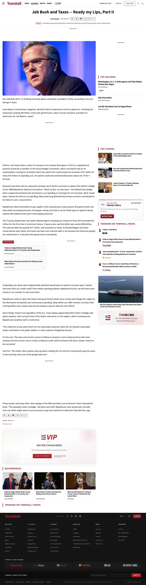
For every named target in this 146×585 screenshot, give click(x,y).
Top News (7, 529)
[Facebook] (76, 516)
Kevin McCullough (55, 537)
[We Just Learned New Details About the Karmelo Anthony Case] (105, 173)
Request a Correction (38, 582)
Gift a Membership (123, 533)
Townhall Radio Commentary (81, 544)
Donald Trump (32, 537)
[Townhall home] (12, 516)
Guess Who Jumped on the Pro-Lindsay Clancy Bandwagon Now (127, 155)
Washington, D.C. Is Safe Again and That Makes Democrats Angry (120, 83)
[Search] (138, 3)
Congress (30, 533)
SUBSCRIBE (130, 3)
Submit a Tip (99, 540)
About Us (98, 529)
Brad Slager (53, 540)
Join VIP (137, 516)
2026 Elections (32, 529)
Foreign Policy (32, 544)
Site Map (48, 582)
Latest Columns (9, 537)
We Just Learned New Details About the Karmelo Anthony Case (127, 170)
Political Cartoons (10, 544)
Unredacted (76, 537)
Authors (7, 551)
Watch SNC (121, 540)
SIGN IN (118, 3)
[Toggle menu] (3, 3)
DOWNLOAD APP (105, 3)
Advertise (98, 533)
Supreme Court (32, 551)
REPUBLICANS (7, 424)
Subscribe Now (59, 456)
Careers (98, 537)
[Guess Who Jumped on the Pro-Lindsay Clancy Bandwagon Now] (105, 158)
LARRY (75, 529)
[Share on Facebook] (81, 19)
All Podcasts (76, 547)
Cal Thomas (55, 19)
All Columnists (54, 551)
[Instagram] (71, 516)
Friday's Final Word (109, 229)
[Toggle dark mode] (143, 3)
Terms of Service (9, 582)
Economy (30, 540)
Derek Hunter (54, 533)
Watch (7, 540)
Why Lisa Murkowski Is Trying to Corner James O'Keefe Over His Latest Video (79, 494)
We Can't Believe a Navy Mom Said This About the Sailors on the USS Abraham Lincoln (121, 306)
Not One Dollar (105, 97)
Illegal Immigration (33, 547)
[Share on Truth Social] (76, 19)
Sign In (122, 516)
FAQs (129, 516)
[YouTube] (80, 516)
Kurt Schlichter (54, 529)
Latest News (8, 533)
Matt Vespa (71, 499)
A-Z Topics (31, 524)
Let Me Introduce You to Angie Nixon (114, 106)
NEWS (27, 3)
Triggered (76, 533)
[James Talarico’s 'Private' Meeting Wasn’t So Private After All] (105, 187)
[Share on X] (72, 19)
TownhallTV (8, 547)
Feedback (28, 582)
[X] (67, 516)
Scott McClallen (8, 499)
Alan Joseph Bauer (55, 544)
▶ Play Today (107, 216)
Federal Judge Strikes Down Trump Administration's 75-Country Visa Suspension (17, 494)
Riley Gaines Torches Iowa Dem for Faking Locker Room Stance (48, 493)
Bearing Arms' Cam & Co (80, 540)
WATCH (42, 3)
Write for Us (99, 544)
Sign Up (136, 575)
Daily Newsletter (123, 537)
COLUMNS (34, 3)
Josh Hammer (54, 547)
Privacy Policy (19, 582)
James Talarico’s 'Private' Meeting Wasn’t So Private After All (126, 184)
